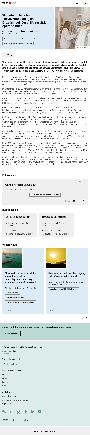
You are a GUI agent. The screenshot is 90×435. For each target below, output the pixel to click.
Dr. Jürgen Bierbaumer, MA (18, 217)
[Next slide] (86, 317)
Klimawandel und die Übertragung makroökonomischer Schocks (66, 275)
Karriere (5, 382)
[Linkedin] (32, 412)
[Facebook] (25, 412)
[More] (83, 200)
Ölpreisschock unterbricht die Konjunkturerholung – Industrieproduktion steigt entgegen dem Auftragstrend (20, 278)
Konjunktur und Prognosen (37, 39)
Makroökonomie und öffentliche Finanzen (18, 44)
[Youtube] (39, 412)
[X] (11, 412)
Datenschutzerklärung (10, 396)
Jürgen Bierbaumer (11, 189)
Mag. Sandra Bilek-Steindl (54, 217)
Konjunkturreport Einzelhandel (14, 39)
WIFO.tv (5, 386)
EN (85, 3)
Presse (4, 374)
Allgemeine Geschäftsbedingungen (15, 400)
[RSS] (4, 412)
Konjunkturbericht (12, 293)
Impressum (6, 403)
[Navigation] (78, 3)
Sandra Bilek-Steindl (26, 189)
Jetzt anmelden (12, 334)
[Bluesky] (18, 412)
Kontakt (5, 378)
